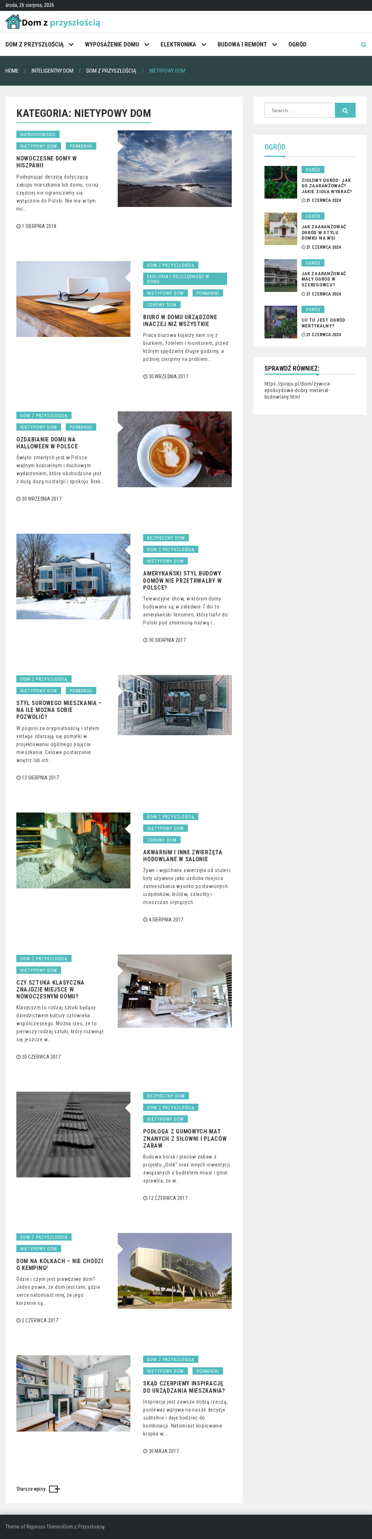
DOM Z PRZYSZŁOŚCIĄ (34, 44)
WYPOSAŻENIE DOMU (112, 44)
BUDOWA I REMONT (242, 44)
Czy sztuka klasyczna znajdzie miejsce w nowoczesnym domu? (50, 989)
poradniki (81, 146)
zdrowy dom (162, 305)
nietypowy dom (38, 146)
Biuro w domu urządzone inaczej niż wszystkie (180, 320)
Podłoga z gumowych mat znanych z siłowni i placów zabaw (185, 1138)
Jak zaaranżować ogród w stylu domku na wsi (324, 232)
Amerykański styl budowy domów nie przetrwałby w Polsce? (182, 580)
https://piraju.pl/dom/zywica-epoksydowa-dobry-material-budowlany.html (297, 390)
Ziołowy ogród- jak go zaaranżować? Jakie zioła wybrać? (327, 186)
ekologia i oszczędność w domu (178, 279)
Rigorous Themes (45, 1527)
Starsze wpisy (30, 1489)
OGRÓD (297, 44)
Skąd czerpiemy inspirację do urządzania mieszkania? (184, 1387)
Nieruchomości (38, 134)
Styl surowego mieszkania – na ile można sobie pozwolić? (59, 710)
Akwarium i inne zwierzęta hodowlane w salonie (183, 856)
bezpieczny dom (166, 538)
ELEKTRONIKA (178, 44)
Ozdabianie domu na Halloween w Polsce (47, 443)
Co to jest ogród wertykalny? (323, 323)
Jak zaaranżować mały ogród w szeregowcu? (324, 279)
